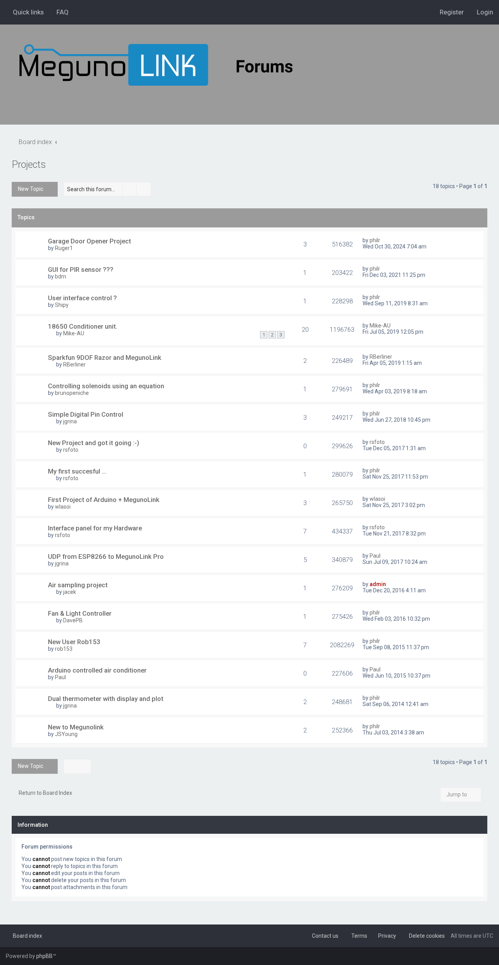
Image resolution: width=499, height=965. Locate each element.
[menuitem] (59, 12)
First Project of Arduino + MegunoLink (103, 500)
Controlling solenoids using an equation (106, 386)
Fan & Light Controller (79, 613)
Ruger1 (64, 248)
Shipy (62, 305)
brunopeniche (72, 393)
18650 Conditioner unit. (82, 326)
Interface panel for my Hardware (95, 528)
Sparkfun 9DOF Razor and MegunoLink (104, 357)
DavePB (73, 620)
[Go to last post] (383, 240)
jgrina (70, 421)
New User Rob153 (74, 642)
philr (375, 240)
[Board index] (155, 65)
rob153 (64, 649)
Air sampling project (78, 585)
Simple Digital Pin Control (85, 414)
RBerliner (74, 364)
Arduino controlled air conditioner (97, 670)
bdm (60, 276)
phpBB (44, 956)
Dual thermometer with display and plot (105, 699)
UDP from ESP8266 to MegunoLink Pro (106, 556)
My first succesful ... (77, 471)
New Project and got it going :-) (93, 443)
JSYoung (66, 734)
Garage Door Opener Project (89, 241)
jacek (69, 592)
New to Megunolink (76, 727)
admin (378, 584)
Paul (375, 556)
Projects (29, 164)
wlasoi (63, 507)
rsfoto (70, 450)
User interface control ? (82, 298)
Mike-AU (73, 333)
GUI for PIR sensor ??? (80, 269)
